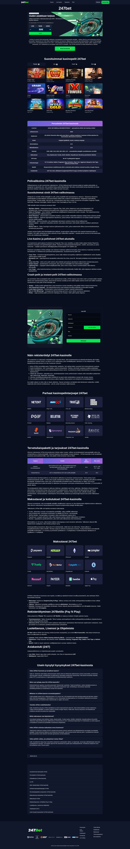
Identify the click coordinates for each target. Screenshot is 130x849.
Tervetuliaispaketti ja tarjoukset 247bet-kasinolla (42, 792)
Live (54, 64)
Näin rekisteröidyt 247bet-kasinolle (39, 785)
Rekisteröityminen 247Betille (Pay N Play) (41, 802)
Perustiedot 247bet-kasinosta (37, 775)
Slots (92, 64)
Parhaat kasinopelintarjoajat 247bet (39, 788)
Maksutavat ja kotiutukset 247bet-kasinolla (41, 795)
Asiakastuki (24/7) (34, 808)
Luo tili (31, 782)
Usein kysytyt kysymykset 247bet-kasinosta (41, 812)
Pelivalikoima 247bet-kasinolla (38, 778)
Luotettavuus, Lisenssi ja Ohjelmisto (39, 805)
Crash (73, 64)
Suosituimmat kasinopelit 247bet (38, 771)
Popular (35, 64)
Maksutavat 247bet (35, 798)
